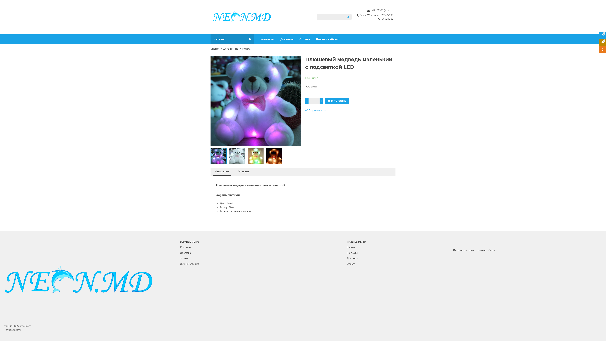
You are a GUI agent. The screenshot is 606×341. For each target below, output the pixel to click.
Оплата (304, 39)
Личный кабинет (328, 39)
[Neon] (242, 17)
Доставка (287, 39)
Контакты (267, 39)
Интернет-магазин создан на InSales (474, 250)
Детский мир (231, 48)
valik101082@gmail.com (17, 326)
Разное (246, 49)
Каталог (351, 247)
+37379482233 (12, 330)
